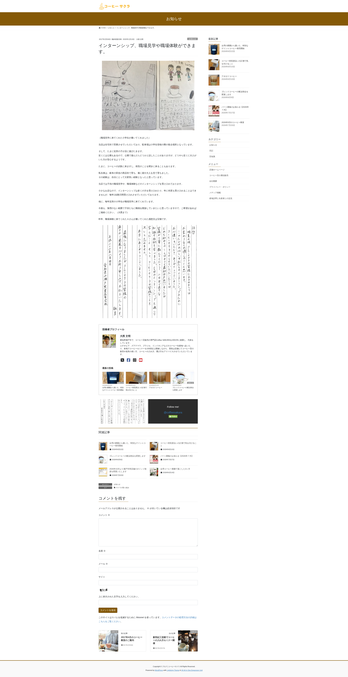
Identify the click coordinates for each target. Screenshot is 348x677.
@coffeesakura (173, 412)
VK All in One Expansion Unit (192, 670)
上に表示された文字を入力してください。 (119, 596)
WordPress (159, 670)
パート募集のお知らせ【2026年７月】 (176, 456)
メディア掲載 (215, 193)
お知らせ (192, 39)
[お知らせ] (108, 640)
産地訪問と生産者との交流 (220, 198)
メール (103, 564)
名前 (102, 551)
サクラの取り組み (122, 488)
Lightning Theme (173, 670)
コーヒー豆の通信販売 (218, 175)
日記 (211, 151)
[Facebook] (128, 360)
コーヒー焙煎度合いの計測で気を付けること (136, 389)
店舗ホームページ (217, 170)
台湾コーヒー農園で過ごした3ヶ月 (175, 469)
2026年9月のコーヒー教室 (233, 122)
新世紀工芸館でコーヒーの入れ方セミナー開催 (164, 640)
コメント (104, 515)
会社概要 (213, 181)
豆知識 (144, 383)
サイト (102, 577)
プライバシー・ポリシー (219, 187)
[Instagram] (134, 360)
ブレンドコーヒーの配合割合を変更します (183, 389)
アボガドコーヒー (155, 388)
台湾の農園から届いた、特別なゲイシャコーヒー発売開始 (113, 389)
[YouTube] (140, 360)
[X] (122, 360)
